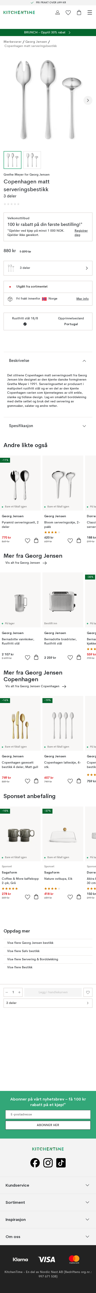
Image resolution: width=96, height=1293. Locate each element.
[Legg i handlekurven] (36, 540)
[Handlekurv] (79, 12)
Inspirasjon (16, 1219)
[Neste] (87, 100)
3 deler (11, 1003)
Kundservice (17, 1185)
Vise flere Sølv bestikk (23, 951)
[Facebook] (35, 1163)
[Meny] (89, 12)
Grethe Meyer (14, 174)
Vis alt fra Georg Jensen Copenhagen (32, 686)
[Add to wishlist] (27, 540)
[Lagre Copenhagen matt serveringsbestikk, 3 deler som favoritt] (87, 992)
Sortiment (15, 1202)
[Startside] (19, 12)
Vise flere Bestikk (19, 967)
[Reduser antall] (7, 992)
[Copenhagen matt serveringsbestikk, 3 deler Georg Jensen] (48, 100)
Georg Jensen (36, 42)
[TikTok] (60, 1163)
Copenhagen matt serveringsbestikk (30, 46)
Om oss (13, 1236)
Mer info (82, 298)
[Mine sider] (57, 12)
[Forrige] (8, 100)
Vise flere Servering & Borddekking (32, 959)
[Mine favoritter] (68, 12)
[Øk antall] (19, 992)
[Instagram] (48, 1163)
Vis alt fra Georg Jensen (22, 562)
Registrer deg (81, 233)
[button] (12, 204)
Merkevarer (13, 42)
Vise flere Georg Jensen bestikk (30, 942)
